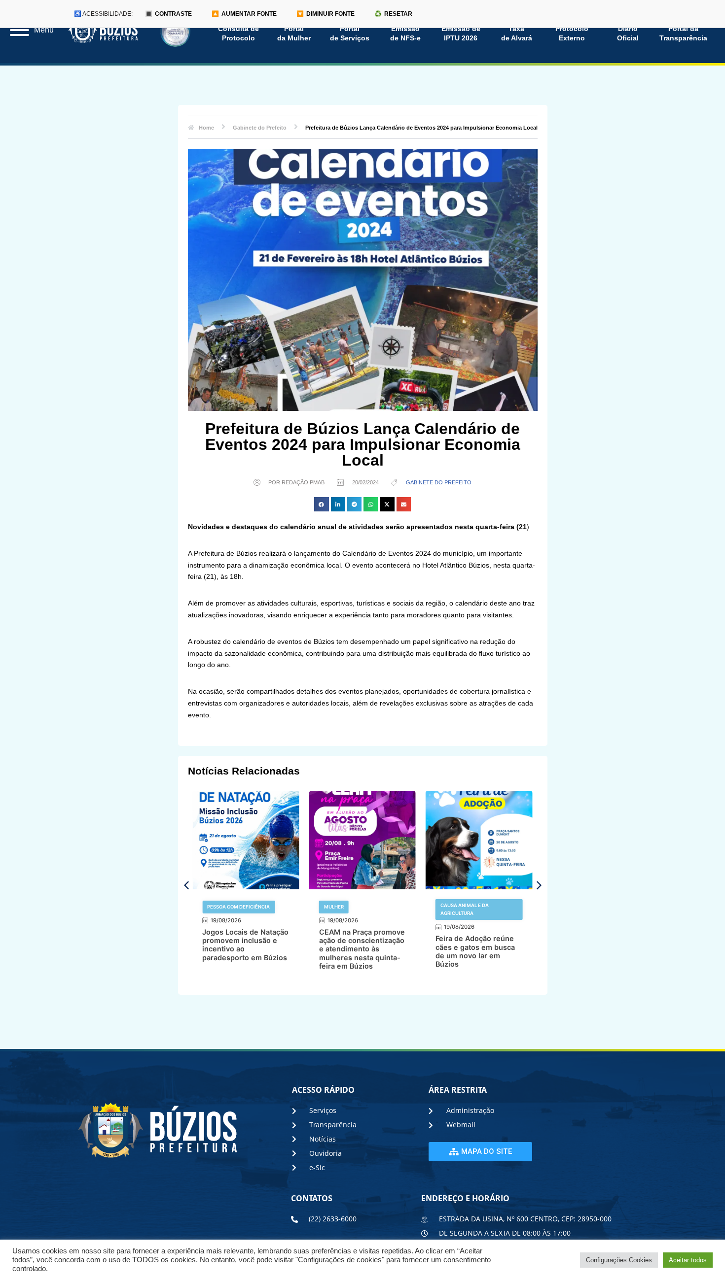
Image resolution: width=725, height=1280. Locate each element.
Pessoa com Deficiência (238, 906)
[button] (321, 504)
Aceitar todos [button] (688, 1260)
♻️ (393, 13)
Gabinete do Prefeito (438, 482)
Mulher (334, 906)
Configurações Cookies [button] (619, 1260)
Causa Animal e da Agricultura (464, 909)
